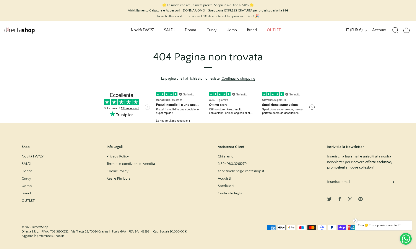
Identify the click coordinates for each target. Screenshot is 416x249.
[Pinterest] (360, 199)
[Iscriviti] (392, 182)
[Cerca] (395, 30)
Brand (252, 30)
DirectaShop (40, 227)
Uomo (232, 30)
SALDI (169, 30)
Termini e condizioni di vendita (131, 164)
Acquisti (224, 178)
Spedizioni (226, 186)
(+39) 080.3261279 (232, 164)
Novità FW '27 (142, 30)
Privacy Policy (118, 156)
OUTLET (274, 30)
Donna (190, 30)
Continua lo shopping (238, 78)
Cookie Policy (117, 171)
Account (379, 30)
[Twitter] (329, 199)
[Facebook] (340, 199)
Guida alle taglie (230, 193)
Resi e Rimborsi (119, 178)
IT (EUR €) (354, 30)
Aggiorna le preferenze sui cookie (43, 236)
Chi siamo (226, 156)
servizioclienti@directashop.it (241, 171)
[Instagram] (350, 199)
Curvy (211, 30)
